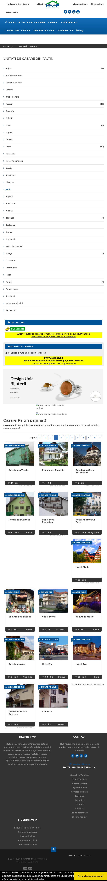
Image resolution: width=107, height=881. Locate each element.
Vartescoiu (10, 310)
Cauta (10, 22)
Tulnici (54, 282)
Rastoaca (10, 225)
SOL (36, 862)
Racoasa (54, 218)
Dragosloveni (12, 97)
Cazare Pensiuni (15, 446)
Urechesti (10, 296)
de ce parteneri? (79, 812)
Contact (80, 804)
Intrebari (79, 808)
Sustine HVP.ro (27, 836)
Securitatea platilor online (27, 828)
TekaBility (21, 862)
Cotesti (9, 89)
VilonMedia (39, 859)
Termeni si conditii (27, 832)
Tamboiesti (11, 267)
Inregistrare (98, 4)
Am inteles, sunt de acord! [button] (90, 876)
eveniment (13, 12)
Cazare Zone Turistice (16, 30)
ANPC (31, 862)
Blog (80, 30)
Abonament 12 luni (27, 840)
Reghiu (9, 232)
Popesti (9, 196)
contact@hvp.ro (81, 764)
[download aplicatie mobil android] (53, 407)
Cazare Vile (13, 592)
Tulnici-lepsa (11, 289)
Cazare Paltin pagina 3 (27, 46)
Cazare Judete (67, 22)
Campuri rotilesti (13, 82)
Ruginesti (10, 239)
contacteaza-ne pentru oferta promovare (53, 336)
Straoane (10, 260)
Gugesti (9, 132)
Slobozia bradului (14, 246)
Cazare (51, 22)
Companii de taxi (79, 792)
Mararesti (10, 154)
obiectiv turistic (44, 4)
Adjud (54, 68)
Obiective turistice (43, 30)
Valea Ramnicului (14, 303)
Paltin (8, 189)
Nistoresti (10, 175)
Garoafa (9, 111)
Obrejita (9, 182)
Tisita (8, 275)
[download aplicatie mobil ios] (53, 413)
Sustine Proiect (79, 817)
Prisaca (9, 211)
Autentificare (81, 4)
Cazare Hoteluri (82, 495)
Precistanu (10, 203)
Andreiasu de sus (14, 75)
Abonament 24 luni (27, 844)
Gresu (54, 125)
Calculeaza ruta (65, 30)
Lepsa (54, 146)
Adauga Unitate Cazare (18, 4)
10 (94, 438)
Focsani (54, 104)
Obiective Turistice (79, 775)
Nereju (8, 168)
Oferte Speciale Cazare (32, 22)
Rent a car (80, 796)
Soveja (54, 253)
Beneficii (79, 800)
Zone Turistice (79, 779)
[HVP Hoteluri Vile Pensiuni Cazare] (53, 4)
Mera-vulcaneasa (14, 161)
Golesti (9, 118)
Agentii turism (80, 787)
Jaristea (9, 139)
